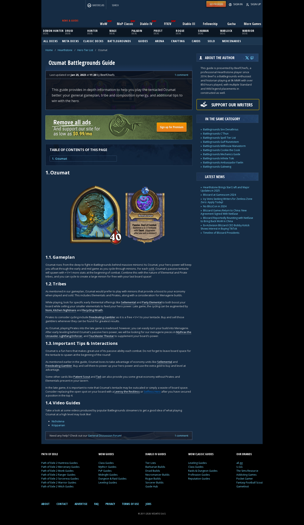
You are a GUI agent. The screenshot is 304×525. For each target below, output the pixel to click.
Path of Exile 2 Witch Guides (57, 486)
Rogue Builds (153, 478)
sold (151, 268)
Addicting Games (246, 474)
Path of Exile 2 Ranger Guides (58, 474)
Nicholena (58, 421)
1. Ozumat (59, 159)
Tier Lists (150, 463)
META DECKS (70, 41)
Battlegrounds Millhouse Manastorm (224, 146)
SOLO (211, 41)
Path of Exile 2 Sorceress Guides (60, 478)
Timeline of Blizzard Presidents (221, 233)
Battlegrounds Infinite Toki (218, 158)
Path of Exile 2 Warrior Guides (58, 482)
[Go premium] (216, 7)
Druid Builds (152, 471)
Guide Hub (151, 486)
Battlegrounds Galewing (217, 166)
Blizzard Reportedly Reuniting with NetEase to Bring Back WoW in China (227, 219)
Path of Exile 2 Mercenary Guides (60, 467)
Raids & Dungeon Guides (202, 471)
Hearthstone (65, 50)
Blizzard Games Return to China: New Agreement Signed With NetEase (224, 212)
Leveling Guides (107, 482)
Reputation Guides (199, 478)
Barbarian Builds (155, 467)
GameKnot (242, 486)
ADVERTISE (81, 504)
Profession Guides (199, 474)
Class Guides (106, 463)
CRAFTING (178, 41)
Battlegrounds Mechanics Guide (221, 154)
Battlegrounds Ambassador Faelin (223, 162)
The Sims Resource (247, 471)
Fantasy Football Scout (249, 482)
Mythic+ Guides (107, 467)
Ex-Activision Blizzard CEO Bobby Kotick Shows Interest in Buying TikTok (225, 227)
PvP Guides (104, 471)
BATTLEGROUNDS (119, 41)
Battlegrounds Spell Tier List (219, 137)
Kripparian (58, 425)
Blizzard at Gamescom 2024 (219, 194)
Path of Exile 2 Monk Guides (57, 471)
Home (49, 50)
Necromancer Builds (157, 474)
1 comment (181, 75)
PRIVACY (110, 504)
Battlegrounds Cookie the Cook (221, 150)
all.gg (239, 463)
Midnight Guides (107, 474)
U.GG (239, 467)
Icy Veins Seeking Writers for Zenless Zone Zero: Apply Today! (226, 200)
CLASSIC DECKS (93, 41)
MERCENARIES (231, 41)
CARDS (196, 41)
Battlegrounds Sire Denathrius (220, 129)
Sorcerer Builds (154, 482)
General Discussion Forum (104, 435)
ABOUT (45, 504)
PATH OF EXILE (49, 454)
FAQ (96, 504)
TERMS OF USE (130, 504)
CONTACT (62, 504)
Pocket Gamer (244, 478)
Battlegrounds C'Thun (216, 133)
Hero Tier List (85, 50)
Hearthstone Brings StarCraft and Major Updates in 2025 (225, 189)
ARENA (159, 41)
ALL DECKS (50, 41)
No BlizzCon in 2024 (214, 206)
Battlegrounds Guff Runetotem (221, 142)
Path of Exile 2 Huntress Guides (59, 463)
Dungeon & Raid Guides (112, 478)
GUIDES (143, 41)
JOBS (148, 504)
